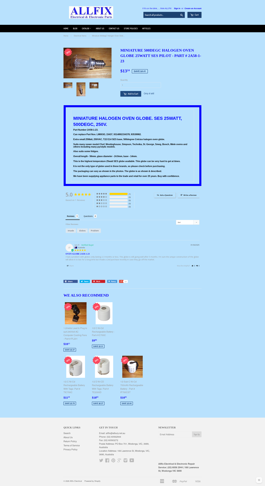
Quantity (124, 79)
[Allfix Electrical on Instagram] (125, 461)
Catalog (86, 28)
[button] (193, 266)
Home (65, 28)
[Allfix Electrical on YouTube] (132, 461)
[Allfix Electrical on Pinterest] (113, 461)
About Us (68, 437)
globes (82, 230)
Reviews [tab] (70, 216)
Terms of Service (71, 445)
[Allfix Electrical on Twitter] (101, 461)
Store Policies (131, 28)
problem (95, 230)
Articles (146, 28)
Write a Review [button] (190, 195)
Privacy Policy (70, 449)
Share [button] (71, 266)
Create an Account (193, 8)
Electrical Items (80, 35)
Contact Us (114, 28)
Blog (75, 28)
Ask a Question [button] (166, 195)
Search (67, 433)
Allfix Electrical (76, 481)
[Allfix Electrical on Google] (119, 461)
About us (100, 28)
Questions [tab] (88, 216)
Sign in (177, 8)
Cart (196, 14)
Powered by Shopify (92, 481)
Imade (71, 230)
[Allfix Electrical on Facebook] (107, 461)
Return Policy (70, 441)
